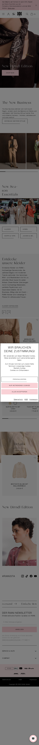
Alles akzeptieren (19, 392)
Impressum (33, 399)
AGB (26, 399)
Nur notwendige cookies (19, 385)
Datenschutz (18, 399)
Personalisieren (19, 379)
